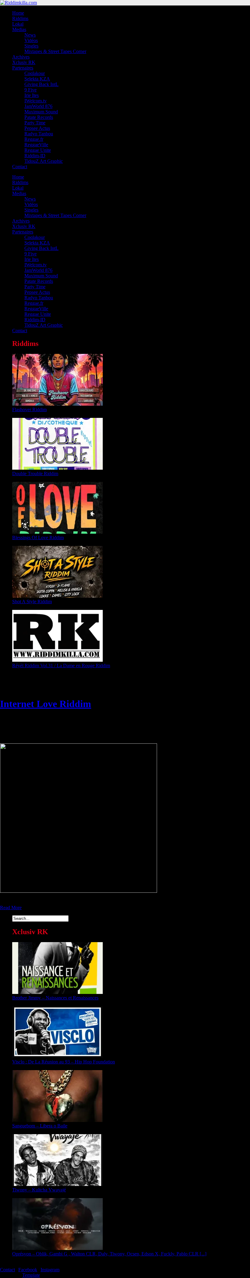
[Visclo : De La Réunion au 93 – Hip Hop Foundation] (57, 1056)
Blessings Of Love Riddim (38, 537)
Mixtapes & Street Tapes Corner (55, 51)
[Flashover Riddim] (57, 404)
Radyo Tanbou (38, 133)
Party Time (34, 122)
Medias (19, 29)
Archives (21, 56)
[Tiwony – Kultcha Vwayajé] (57, 1184)
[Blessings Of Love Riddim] (57, 532)
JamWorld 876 (38, 106)
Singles (31, 45)
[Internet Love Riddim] (78, 891)
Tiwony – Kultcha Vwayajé (39, 1189)
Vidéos (31, 40)
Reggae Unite (37, 150)
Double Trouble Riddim (35, 473)
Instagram (50, 1269)
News (30, 34)
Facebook (27, 1269)
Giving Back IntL (41, 84)
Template (31, 1275)
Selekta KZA (37, 78)
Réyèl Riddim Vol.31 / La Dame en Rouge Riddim (61, 665)
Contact (19, 166)
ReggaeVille (36, 144)
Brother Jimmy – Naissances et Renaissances (55, 997)
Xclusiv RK (23, 62)
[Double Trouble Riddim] (57, 468)
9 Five (30, 89)
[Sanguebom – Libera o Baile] (57, 1120)
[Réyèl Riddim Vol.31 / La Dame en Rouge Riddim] (57, 660)
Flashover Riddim (29, 409)
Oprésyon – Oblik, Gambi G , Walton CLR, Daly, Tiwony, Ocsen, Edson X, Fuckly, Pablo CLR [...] (109, 1253)
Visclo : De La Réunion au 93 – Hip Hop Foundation (63, 1061)
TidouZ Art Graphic (43, 161)
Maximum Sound (41, 111)
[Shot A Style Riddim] (57, 596)
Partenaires (22, 67)
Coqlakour (34, 73)
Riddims (20, 18)
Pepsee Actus (37, 128)
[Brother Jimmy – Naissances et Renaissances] (57, 992)
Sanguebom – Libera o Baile (39, 1125)
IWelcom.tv (35, 100)
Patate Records (38, 117)
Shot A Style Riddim (32, 601)
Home (18, 13)
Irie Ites (31, 95)
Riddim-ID (34, 155)
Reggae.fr (33, 139)
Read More (11, 907)
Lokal (17, 24)
